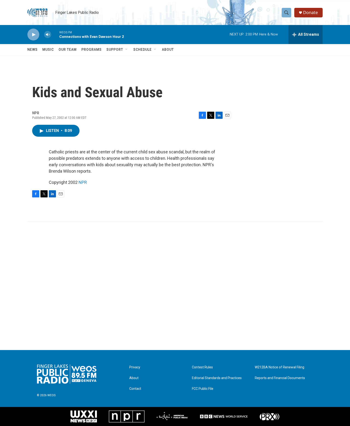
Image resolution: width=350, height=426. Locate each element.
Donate (310, 12)
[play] (33, 34)
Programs (91, 49)
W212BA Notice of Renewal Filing (279, 367)
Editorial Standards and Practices (217, 378)
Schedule (142, 49)
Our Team (68, 49)
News (32, 49)
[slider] (55, 34)
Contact (135, 389)
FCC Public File (202, 389)
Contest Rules (202, 367)
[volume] (48, 34)
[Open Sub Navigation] (127, 49)
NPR (83, 182)
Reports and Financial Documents (280, 378)
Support (114, 49)
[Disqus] (175, 285)
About (168, 49)
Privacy (134, 367)
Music (48, 49)
